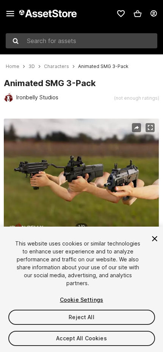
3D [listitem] (31, 66)
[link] (120, 13)
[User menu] (153, 13)
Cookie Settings (81, 299)
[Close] (154, 238)
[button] (137, 13)
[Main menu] (10, 13)
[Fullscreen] (150, 127)
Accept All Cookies (81, 338)
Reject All (81, 317)
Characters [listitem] (56, 66)
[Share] (136, 127)
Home (12, 66)
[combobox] (81, 40)
